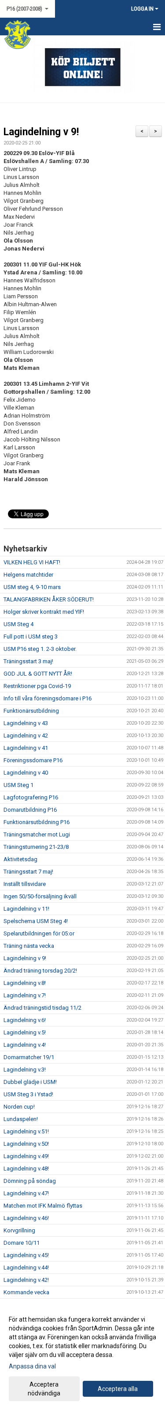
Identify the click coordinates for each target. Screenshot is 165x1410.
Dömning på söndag (30, 1181)
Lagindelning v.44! (26, 1267)
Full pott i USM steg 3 (31, 636)
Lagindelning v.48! (26, 1168)
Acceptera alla (118, 1388)
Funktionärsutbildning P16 (37, 822)
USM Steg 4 (18, 624)
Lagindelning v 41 (26, 748)
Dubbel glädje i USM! (30, 1082)
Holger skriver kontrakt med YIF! (44, 611)
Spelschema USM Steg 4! (36, 921)
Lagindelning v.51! (26, 1131)
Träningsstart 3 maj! (28, 661)
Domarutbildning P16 (30, 809)
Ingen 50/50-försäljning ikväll (40, 896)
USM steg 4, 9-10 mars (32, 587)
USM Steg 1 (18, 785)
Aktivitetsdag (20, 859)
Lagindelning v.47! (26, 1193)
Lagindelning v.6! (25, 1020)
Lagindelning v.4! (25, 1044)
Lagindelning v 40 (26, 772)
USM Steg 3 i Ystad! (28, 1094)
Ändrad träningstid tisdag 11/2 (42, 1007)
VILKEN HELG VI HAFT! (32, 562)
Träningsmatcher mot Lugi (37, 834)
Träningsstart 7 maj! (28, 871)
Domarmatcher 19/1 (29, 1057)
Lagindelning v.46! (26, 1218)
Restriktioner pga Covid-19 (37, 686)
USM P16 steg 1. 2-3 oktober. (40, 649)
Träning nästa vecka (29, 946)
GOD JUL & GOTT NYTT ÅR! (38, 673)
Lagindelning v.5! (25, 1032)
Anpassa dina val (32, 1366)
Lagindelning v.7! (25, 995)
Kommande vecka (26, 1292)
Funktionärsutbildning (31, 710)
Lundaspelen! (21, 1119)
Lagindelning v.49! (26, 1156)
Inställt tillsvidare (25, 884)
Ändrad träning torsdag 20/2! (40, 970)
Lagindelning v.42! (26, 1280)
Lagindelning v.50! (26, 1143)
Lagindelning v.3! (25, 1069)
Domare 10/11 (22, 1242)
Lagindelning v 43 (26, 723)
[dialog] (82, 1356)
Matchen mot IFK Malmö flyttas (43, 1205)
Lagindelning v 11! (26, 908)
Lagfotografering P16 (31, 797)
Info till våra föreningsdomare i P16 (48, 698)
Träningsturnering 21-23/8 (36, 847)
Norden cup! (19, 1106)
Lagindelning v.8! (25, 983)
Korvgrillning (19, 1230)
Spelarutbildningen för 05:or (39, 933)
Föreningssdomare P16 (33, 760)
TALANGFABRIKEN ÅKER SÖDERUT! (49, 599)
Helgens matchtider (28, 574)
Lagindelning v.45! (26, 1255)
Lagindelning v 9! (41, 132)
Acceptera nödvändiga (44, 1389)
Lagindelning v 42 (26, 735)
